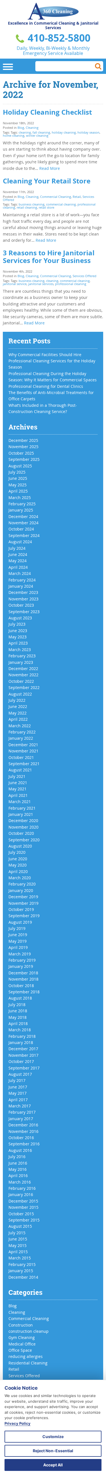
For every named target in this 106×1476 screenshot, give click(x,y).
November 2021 (23, 751)
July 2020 (16, 852)
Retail (77, 196)
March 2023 (19, 649)
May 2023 (17, 636)
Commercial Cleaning (55, 196)
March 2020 (19, 877)
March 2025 (19, 497)
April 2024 (18, 567)
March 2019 (19, 954)
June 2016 (17, 1163)
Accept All (53, 1464)
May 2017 (17, 1093)
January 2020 (20, 890)
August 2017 (20, 1074)
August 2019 (20, 922)
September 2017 (24, 1068)
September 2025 (24, 459)
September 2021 (24, 763)
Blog (21, 127)
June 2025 (17, 478)
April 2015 (18, 1251)
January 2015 (20, 1270)
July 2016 (16, 1156)
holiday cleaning (64, 132)
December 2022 (23, 668)
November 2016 (23, 1131)
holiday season (88, 132)
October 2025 (21, 453)
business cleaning (31, 204)
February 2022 (22, 732)
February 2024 (22, 580)
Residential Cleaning (27, 1363)
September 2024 (24, 535)
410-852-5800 (57, 38)
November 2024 (23, 522)
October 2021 (21, 757)
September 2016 (24, 1143)
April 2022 (18, 719)
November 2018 (23, 979)
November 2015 (23, 1207)
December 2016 (23, 1125)
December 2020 (23, 820)
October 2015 (21, 1213)
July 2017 (16, 1080)
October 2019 (21, 909)
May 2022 (17, 713)
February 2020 (22, 884)
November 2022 (23, 674)
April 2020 (18, 871)
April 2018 (18, 1023)
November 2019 (23, 903)
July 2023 (16, 624)
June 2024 (17, 554)
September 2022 (24, 687)
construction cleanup (28, 1331)
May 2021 (17, 789)
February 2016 (22, 1188)
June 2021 (17, 782)
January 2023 (20, 662)
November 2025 (23, 446)
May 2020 (17, 865)
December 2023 (23, 592)
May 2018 (17, 1017)
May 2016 (17, 1169)
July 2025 (16, 472)
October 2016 (21, 1137)
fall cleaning (41, 132)
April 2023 (18, 643)
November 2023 (23, 599)
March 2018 (19, 1029)
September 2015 (24, 1220)
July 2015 (16, 1232)
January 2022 (20, 738)
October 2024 (21, 529)
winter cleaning (37, 135)
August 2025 (20, 466)
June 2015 (17, 1239)
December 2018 (23, 973)
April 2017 (18, 1099)
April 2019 (18, 947)
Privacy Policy (18, 1423)
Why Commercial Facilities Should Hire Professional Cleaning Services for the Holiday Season (51, 361)
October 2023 (21, 605)
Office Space (20, 1350)
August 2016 (20, 1150)
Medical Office (22, 1344)
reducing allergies (25, 1356)
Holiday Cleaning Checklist (47, 112)
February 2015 (22, 1264)
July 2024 (16, 548)
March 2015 (19, 1258)
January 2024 (20, 586)
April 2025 (18, 491)
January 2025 (20, 510)
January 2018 (20, 1042)
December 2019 (23, 896)
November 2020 (23, 827)
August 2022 (20, 694)
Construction (20, 1325)
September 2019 (24, 915)
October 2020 (21, 833)
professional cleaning (70, 284)
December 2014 (23, 1277)
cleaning (25, 132)
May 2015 (17, 1245)
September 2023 (24, 611)
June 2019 (17, 934)
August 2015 (20, 1226)
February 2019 (22, 960)
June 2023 (17, 630)
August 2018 (20, 998)
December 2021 (23, 744)
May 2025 (17, 484)
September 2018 (24, 991)
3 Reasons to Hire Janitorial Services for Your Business (48, 256)
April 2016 (18, 1175)
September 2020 (24, 839)
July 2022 (16, 700)
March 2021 (19, 801)
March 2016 (19, 1182)
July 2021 (16, 776)
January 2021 (20, 814)
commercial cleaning (61, 204)
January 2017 (20, 1118)
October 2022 (21, 681)
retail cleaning (27, 207)
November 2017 (23, 1055)
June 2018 (17, 1010)
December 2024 (23, 516)
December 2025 (23, 440)
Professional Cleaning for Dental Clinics (45, 386)
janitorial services (40, 284)
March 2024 (19, 573)
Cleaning (32, 127)
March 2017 (19, 1106)
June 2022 (17, 706)
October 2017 (21, 1061)
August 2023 (20, 618)
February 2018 (22, 1036)
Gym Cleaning (21, 1337)
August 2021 (20, 770)
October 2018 (21, 985)
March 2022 (19, 725)
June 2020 (17, 858)
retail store (46, 207)
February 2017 (22, 1112)
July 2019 (16, 928)
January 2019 (20, 966)
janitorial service (15, 284)
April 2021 (18, 795)
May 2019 (17, 941)
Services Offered (84, 276)
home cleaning (13, 135)
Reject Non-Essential (53, 1450)
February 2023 (22, 655)
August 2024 (20, 541)
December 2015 (23, 1201)
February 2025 (22, 503)
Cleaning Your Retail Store (46, 181)
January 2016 (20, 1194)
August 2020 (20, 846)
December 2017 (23, 1048)
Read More (49, 168)
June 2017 (17, 1087)
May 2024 (17, 560)
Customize (53, 1436)
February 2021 (22, 808)
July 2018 (16, 1004)
